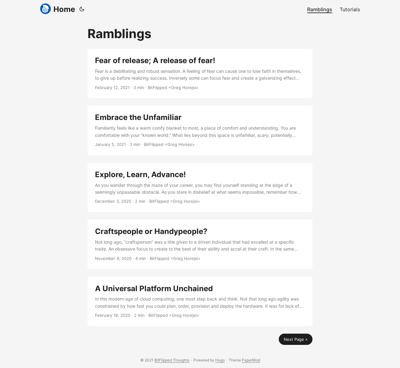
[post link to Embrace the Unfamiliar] (200, 130)
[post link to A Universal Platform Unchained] (200, 301)
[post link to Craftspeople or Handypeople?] (200, 244)
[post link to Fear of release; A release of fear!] (200, 73)
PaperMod (251, 360)
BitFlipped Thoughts (171, 360)
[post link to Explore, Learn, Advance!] (200, 187)
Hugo (220, 360)
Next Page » (296, 339)
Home (64, 9)
